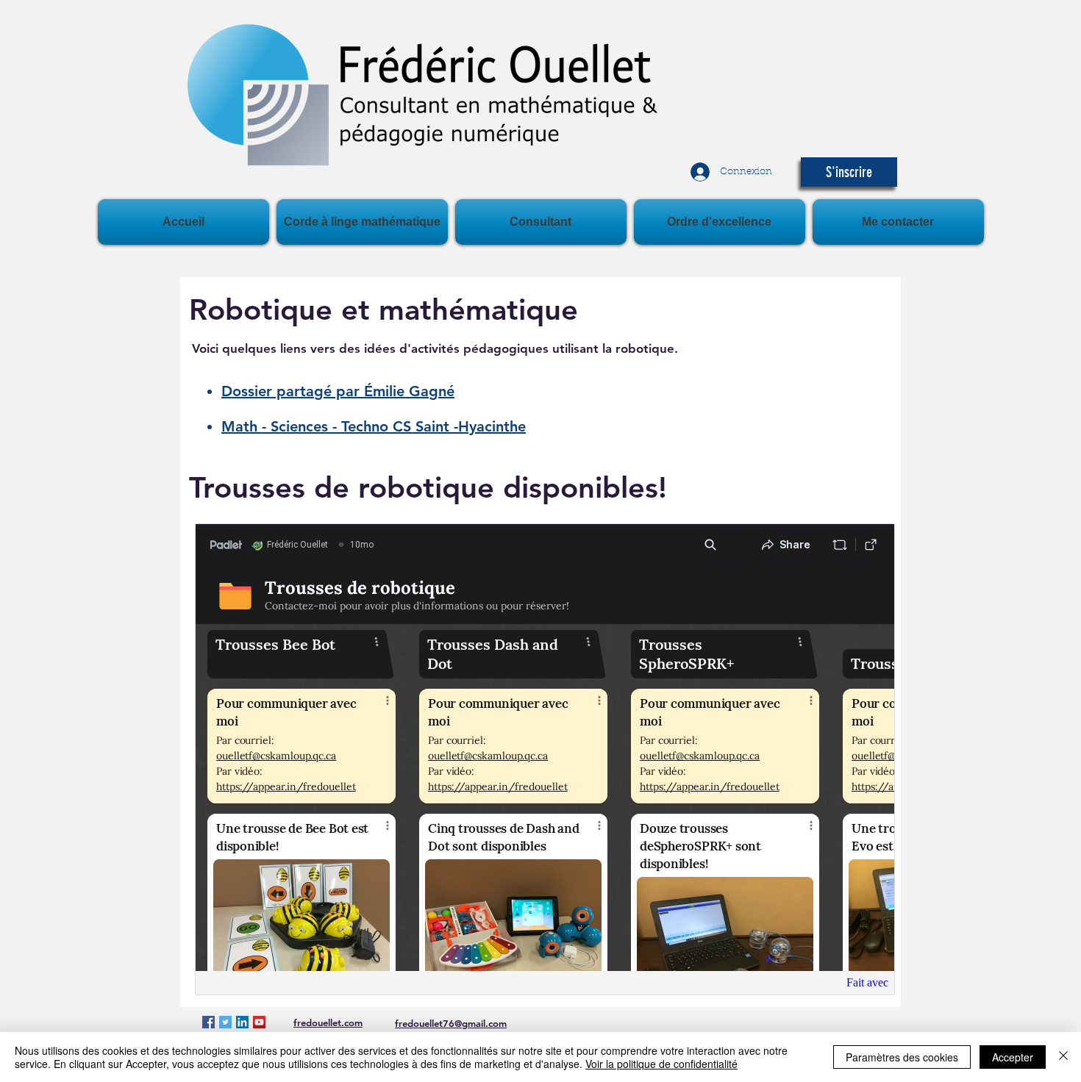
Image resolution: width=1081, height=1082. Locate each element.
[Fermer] (1063, 1057)
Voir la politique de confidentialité (661, 1063)
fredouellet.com (328, 1022)
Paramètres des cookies (902, 1057)
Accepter (1012, 1057)
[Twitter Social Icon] (225, 1022)
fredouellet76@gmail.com (451, 1023)
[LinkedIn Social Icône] (242, 1022)
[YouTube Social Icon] (259, 1022)
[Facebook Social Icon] (208, 1022)
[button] (849, 172)
